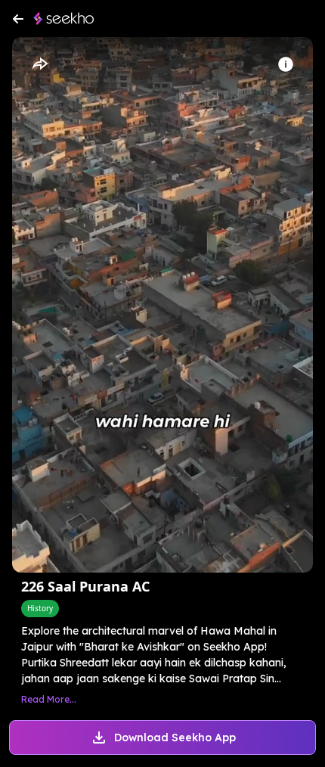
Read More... (48, 699)
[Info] (286, 64)
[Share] (39, 64)
